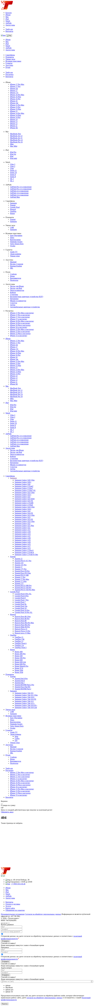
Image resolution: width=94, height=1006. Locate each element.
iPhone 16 (13, 101)
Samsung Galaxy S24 (22, 511)
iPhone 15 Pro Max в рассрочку (22, 329)
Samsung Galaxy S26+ (23, 482)
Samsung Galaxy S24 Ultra (25, 507)
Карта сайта (10, 908)
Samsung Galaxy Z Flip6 (24, 505)
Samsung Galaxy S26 (22, 484)
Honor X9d (19, 672)
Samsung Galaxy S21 (22, 528)
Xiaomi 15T (19, 563)
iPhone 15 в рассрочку (18, 336)
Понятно (5, 1004)
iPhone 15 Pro (15, 107)
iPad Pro (13, 152)
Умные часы (10, 59)
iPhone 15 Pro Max (17, 105)
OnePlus (13, 211)
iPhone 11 (13, 126)
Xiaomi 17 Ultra (20, 581)
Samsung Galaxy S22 (22, 523)
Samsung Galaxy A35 (23, 540)
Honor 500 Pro (20, 658)
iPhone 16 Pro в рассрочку (20, 323)
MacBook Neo (15, 134)
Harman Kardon (16, 266)
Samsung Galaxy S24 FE (24, 513)
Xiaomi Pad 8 (20, 681)
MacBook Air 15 (16, 138)
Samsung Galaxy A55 (23, 534)
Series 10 (13, 173)
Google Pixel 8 (20, 598)
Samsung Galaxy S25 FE (24, 501)
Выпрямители (15, 278)
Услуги (8, 906)
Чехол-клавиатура (17, 290)
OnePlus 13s (19, 645)
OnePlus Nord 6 (20, 643)
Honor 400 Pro (20, 654)
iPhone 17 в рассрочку (18, 319)
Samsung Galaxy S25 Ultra (25, 492)
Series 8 (13, 177)
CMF (12, 227)
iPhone (8, 15)
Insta (16, 736)
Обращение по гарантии (15, 910)
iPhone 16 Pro (15, 99)
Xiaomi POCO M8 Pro (23, 585)
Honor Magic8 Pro (21, 666)
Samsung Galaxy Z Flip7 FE (25, 490)
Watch (8, 21)
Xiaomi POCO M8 (22, 575)
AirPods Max (15, 197)
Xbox (12, 238)
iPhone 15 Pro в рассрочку (20, 331)
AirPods (8, 23)
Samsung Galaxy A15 (23, 548)
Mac (7, 17)
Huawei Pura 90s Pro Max (24, 623)
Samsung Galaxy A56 (23, 532)
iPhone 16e (14, 103)
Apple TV (14, 252)
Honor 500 (19, 656)
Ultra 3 (12, 164)
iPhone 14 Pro (15, 117)
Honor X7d (19, 668)
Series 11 (13, 170)
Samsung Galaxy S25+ (23, 495)
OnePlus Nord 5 (20, 648)
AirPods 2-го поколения (19, 195)
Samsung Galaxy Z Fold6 (24, 503)
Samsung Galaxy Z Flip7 (24, 488)
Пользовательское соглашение (13, 914)
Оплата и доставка (13, 904)
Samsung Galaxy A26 (23, 542)
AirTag (12, 305)
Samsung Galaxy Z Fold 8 (24, 552)
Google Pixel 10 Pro (22, 610)
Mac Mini (13, 146)
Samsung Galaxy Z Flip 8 (24, 550)
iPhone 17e (14, 93)
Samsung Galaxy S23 (22, 517)
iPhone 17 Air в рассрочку (20, 317)
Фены (12, 276)
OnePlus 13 (19, 641)
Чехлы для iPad (16, 288)
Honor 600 (19, 660)
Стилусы (13, 303)
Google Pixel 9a (20, 604)
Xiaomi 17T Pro (20, 569)
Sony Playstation (16, 235)
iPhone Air (14, 88)
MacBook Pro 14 (16, 140)
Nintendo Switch (16, 242)
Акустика (9, 65)
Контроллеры (15, 240)
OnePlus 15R (19, 639)
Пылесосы (14, 280)
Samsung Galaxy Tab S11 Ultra (26, 695)
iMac (12, 144)
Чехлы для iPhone (17, 286)
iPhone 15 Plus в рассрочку (20, 334)
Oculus (12, 246)
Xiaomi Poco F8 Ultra (23, 573)
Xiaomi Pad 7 (20, 683)
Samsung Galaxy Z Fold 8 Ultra (26, 554)
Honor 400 (19, 652)
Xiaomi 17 (18, 567)
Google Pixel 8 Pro (22, 596)
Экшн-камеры (15, 254)
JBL (11, 268)
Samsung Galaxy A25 (23, 544)
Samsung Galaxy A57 (23, 530)
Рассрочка (9, 74)
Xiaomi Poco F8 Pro (22, 571)
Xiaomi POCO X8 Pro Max (25, 590)
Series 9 (13, 175)
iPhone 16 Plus (15, 97)
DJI (16, 741)
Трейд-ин (9, 29)
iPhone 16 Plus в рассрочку (20, 325)
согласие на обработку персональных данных (44, 998)
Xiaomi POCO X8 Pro (23, 588)
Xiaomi (12, 205)
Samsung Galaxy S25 (22, 497)
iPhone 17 (13, 91)
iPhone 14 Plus (15, 115)
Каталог (9, 13)
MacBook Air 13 (16, 136)
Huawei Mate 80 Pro (22, 627)
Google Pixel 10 (20, 608)
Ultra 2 (12, 166)
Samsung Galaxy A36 (23, 538)
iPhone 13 (13, 122)
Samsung (13, 203)
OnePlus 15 (19, 637)
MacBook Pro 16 (16, 142)
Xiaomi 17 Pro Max (22, 579)
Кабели (13, 292)
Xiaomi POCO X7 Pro (23, 561)
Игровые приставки (13, 61)
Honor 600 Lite (20, 662)
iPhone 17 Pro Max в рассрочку (22, 313)
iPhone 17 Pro (15, 86)
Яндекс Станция (16, 264)
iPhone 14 (13, 119)
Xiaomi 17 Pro (20, 577)
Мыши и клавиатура (18, 301)
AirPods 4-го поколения (19, 191)
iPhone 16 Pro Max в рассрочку (22, 321)
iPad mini (13, 158)
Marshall (13, 262)
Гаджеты (9, 63)
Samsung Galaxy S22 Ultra (25, 521)
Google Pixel (15, 207)
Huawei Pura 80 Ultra (23, 616)
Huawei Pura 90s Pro (22, 625)
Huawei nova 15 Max (22, 633)
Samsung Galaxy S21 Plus (24, 526)
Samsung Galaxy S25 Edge (25, 499)
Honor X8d (19, 670)
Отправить (5, 941)
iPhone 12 (13, 124)
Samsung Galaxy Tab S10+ (25, 697)
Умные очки (15, 256)
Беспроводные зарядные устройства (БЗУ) (26, 297)
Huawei (13, 209)
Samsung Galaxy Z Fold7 (24, 486)
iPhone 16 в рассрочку (18, 327)
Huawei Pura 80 (20, 621)
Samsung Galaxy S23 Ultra (25, 515)
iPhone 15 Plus (15, 109)
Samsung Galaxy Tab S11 (24, 693)
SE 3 (12, 179)
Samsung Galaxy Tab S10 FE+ (26, 705)
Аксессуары (10, 25)
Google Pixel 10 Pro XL (23, 612)
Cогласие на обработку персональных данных (43, 914)
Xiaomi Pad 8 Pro (21, 679)
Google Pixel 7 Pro (22, 600)
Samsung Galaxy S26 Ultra (25, 480)
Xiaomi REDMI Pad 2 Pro (24, 685)
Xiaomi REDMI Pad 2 (23, 689)
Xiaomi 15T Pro (20, 565)
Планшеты (10, 57)
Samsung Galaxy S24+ (23, 509)
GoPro (17, 738)
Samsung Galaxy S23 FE (24, 519)
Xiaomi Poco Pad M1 (22, 687)
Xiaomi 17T (19, 583)
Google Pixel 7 (20, 602)
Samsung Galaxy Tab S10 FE (25, 699)
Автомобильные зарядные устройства (25, 307)
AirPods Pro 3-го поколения (20, 187)
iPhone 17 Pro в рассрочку (20, 315)
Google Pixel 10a (21, 606)
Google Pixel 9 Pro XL (23, 594)
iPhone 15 (13, 111)
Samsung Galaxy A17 (23, 546)
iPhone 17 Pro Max (17, 84)
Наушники (14, 299)
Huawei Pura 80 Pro (22, 619)
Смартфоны (10, 55)
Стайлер (13, 274)
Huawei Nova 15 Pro (22, 631)
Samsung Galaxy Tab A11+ (25, 703)
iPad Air (13, 154)
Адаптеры (14, 294)
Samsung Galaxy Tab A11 (24, 701)
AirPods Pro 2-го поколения (20, 189)
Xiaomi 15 (18, 559)
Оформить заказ (7, 812)
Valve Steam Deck (17, 244)
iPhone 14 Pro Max (17, 113)
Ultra (12, 168)
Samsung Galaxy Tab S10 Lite (26, 707)
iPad (7, 19)
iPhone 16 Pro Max (17, 95)
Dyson (8, 67)
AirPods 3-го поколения (19, 193)
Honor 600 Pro (20, 664)
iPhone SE (14, 128)
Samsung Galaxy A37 (23, 536)
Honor (12, 213)
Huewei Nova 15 (21, 629)
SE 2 (12, 181)
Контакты (9, 31)
